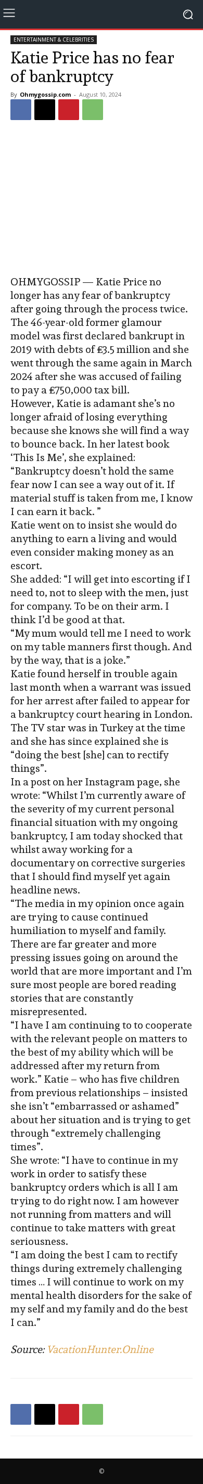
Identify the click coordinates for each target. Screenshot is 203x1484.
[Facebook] (20, 109)
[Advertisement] (101, 199)
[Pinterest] (68, 109)
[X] (44, 109)
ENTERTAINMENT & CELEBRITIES (54, 39)
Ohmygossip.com (45, 94)
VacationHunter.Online (100, 1349)
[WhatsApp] (92, 109)
